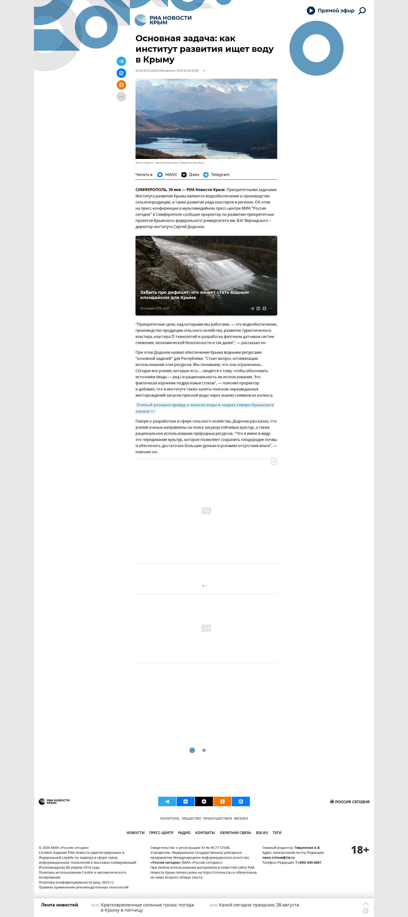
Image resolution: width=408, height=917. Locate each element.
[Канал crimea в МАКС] (241, 801)
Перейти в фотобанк (192, 163)
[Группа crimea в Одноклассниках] (222, 801)
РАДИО (184, 833)
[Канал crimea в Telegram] (167, 801)
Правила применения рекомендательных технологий (83, 887)
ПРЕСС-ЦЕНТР (161, 833)
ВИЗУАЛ (241, 819)
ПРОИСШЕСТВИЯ (217, 819)
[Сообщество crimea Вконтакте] (186, 801)
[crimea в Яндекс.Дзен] (204, 801)
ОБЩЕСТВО (191, 819)
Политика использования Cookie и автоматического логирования (82, 875)
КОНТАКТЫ (205, 833)
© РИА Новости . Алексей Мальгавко (157, 163)
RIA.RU (262, 833)
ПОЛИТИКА (169, 819)
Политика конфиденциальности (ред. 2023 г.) (76, 882)
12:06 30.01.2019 (146, 70)
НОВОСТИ (135, 833)
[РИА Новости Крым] (163, 20)
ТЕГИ (277, 833)
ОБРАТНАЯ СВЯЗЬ (235, 833)
